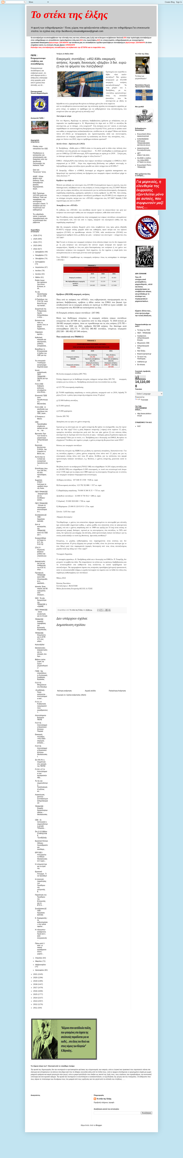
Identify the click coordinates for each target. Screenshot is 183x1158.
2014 (35, 998)
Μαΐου (38, 277)
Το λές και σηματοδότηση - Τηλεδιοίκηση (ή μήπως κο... (41, 786)
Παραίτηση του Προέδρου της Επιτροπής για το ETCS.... (41, 900)
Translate (144, 400)
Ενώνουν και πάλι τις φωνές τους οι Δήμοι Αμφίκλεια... (41, 324)
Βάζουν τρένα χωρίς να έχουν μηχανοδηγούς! (41, 664)
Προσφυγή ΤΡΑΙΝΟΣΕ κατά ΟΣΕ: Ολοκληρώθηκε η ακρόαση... (41, 578)
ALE (139, 426)
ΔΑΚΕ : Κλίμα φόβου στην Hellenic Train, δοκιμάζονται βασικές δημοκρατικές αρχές (38, 182)
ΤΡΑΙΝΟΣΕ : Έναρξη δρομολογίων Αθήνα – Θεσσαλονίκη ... (41, 811)
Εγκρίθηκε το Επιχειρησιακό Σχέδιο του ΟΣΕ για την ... (41, 353)
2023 (35, 245)
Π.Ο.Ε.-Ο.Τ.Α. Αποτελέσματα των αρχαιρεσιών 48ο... (41, 773)
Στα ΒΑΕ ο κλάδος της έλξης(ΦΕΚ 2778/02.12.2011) (144, 160)
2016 (35, 991)
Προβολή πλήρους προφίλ (104, 1103)
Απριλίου (39, 958)
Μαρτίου (38, 961)
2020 (35, 978)
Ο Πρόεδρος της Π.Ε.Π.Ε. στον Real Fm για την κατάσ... (41, 302)
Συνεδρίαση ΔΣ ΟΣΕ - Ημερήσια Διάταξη (40, 518)
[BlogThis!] (101, 610)
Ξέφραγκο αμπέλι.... (39, 333)
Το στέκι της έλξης (69, 14)
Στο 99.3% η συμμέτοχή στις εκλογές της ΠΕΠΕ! (40, 763)
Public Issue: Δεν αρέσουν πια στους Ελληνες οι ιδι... (41, 284)
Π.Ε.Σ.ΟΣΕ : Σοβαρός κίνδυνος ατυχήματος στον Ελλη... (40, 388)
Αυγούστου (39, 267)
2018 (35, 984)
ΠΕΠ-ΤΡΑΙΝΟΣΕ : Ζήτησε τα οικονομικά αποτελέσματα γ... (41, 507)
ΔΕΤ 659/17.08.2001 (143, 154)
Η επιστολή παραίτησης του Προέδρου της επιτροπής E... (40, 885)
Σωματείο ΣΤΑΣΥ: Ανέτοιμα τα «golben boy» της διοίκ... (41, 484)
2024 (35, 242)
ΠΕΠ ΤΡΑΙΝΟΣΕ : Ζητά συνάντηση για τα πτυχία (41, 613)
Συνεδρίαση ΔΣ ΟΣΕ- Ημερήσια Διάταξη (40, 912)
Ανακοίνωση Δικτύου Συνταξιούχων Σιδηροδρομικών (41, 799)
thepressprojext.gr (144, 354)
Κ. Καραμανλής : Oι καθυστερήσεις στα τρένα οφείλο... (41, 922)
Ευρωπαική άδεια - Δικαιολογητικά (144, 135)
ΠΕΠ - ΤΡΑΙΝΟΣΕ (144, 333)
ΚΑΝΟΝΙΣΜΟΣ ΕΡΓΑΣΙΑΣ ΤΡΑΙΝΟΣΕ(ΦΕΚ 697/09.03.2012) (143, 142)
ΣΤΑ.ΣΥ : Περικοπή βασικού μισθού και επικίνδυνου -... (40, 553)
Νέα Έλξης (141, 351)
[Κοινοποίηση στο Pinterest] (109, 610)
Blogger (99, 1125)
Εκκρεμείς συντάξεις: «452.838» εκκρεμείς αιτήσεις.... (40, 738)
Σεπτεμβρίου (40, 262)
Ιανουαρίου (39, 970)
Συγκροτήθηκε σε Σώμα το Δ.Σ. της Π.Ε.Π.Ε (40, 541)
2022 (35, 249)
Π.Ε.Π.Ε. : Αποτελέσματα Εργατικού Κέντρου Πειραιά (41, 727)
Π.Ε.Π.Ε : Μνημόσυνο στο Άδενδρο (41, 685)
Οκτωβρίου (39, 259)
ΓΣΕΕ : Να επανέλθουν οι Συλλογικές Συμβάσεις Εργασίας (41, 675)
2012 (35, 1004)
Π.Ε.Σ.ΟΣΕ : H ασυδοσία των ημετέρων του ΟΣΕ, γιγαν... (41, 410)
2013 (35, 1001)
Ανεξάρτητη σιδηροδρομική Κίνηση (143, 338)
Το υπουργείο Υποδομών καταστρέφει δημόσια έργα (41, 364)
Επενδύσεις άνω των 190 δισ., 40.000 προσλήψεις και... (41, 472)
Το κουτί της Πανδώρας (142, 358)
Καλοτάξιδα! (39, 645)
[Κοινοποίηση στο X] (104, 610)
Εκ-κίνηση (141, 365)
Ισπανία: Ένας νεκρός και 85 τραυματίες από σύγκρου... (41, 591)
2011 (35, 1008)
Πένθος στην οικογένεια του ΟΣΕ (40, 147)
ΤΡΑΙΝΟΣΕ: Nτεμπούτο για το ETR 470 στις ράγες (40, 637)
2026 (35, 235)
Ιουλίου (38, 271)
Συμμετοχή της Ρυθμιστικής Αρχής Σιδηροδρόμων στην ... (41, 313)
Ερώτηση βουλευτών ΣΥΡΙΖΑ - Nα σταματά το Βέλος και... (41, 449)
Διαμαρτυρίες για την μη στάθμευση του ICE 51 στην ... (40, 565)
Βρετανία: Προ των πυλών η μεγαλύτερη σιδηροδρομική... (41, 438)
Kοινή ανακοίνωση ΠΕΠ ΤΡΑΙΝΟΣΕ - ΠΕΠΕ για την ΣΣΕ (41, 375)
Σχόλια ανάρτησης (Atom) (76, 695)
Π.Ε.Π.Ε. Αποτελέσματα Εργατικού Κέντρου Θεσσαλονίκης (41, 751)
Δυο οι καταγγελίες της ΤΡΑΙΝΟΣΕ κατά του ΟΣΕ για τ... (41, 529)
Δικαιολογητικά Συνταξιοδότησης (144, 149)
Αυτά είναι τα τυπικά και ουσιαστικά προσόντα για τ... (41, 461)
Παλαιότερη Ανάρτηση (117, 691)
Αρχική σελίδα (90, 691)
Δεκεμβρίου (40, 252)
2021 (35, 974)
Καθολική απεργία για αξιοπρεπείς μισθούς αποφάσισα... (41, 342)
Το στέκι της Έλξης (104, 1099)
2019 (35, 981)
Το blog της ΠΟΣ (143, 330)
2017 (35, 988)
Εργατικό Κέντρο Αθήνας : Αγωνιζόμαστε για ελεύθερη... (41, 845)
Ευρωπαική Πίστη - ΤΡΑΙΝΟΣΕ (144, 166)
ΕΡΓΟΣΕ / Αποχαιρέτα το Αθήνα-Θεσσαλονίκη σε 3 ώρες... (41, 857)
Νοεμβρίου (39, 255)
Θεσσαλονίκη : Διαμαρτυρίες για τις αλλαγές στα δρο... (41, 652)
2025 (35, 239)
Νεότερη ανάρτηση (64, 691)
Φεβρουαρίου (40, 965)
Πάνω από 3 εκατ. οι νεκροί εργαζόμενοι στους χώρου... (40, 948)
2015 (35, 994)
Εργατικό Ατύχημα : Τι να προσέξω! (41, 874)
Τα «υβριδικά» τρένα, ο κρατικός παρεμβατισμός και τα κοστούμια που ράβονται (40, 218)
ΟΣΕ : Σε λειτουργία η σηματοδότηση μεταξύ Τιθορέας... (41, 824)
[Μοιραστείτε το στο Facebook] (106, 610)
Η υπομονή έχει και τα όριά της (41, 866)
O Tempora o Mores (40, 418)
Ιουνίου (38, 274)
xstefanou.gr (142, 362)
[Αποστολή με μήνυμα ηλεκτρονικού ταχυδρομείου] (98, 610)
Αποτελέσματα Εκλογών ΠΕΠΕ (40, 717)
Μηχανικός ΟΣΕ (143, 343)
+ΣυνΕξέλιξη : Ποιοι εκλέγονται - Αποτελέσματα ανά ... (41, 694)
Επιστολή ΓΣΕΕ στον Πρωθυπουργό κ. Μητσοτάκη (41, 400)
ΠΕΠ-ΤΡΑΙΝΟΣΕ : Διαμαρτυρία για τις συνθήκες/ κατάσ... (41, 496)
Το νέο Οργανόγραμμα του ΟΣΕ (41, 294)
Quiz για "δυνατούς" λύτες (39, 171)
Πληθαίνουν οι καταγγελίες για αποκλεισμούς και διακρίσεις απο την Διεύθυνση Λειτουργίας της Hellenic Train (40, 159)
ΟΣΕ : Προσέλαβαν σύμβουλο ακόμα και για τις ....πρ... (41, 426)
